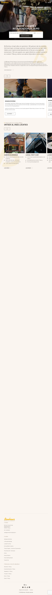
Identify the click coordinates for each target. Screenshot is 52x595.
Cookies (31, 589)
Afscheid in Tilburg (7, 566)
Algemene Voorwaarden (23, 589)
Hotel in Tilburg (7, 578)
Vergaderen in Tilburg (8, 571)
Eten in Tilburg (7, 576)
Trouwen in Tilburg (7, 573)
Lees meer (6, 168)
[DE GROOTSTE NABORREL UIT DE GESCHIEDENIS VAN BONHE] (20, 307)
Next (8, 76)
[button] (25, 585)
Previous (5, 76)
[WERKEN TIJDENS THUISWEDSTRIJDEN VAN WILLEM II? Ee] (9, 307)
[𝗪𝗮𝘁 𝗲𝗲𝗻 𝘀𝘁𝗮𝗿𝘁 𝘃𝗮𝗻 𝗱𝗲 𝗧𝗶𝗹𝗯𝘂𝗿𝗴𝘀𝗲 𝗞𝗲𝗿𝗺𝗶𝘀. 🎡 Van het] (42, 307)
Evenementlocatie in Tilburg (9, 569)
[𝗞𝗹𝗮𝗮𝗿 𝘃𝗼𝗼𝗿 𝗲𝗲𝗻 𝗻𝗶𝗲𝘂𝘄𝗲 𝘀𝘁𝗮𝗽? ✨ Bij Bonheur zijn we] (31, 307)
